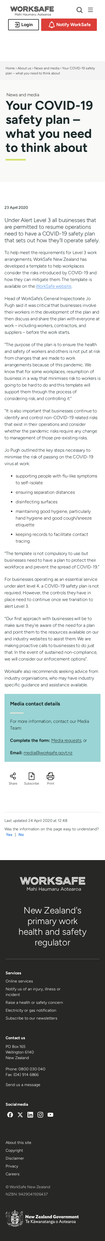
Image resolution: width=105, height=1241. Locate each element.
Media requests (66, 740)
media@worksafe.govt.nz (48, 752)
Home (10, 68)
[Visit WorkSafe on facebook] (10, 1115)
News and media (46, 68)
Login (27, 24)
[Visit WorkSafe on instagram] (40, 1115)
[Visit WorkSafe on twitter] (20, 1115)
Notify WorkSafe (73, 24)
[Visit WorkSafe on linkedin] (30, 1115)
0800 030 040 (31, 1069)
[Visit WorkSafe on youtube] (50, 1115)
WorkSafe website (53, 286)
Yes (9, 834)
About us (24, 68)
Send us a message (23, 1084)
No (21, 834)
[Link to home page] (32, 14)
